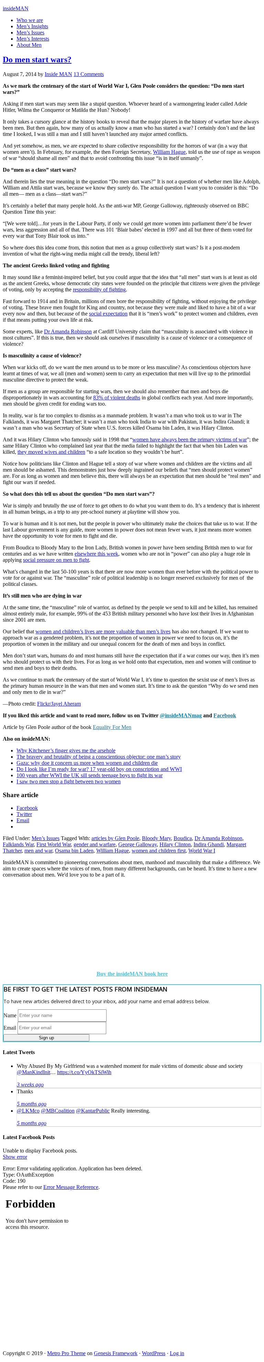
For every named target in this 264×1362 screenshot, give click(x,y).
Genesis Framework (116, 1353)
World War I (201, 851)
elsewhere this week (96, 554)
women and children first (159, 851)
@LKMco (28, 1111)
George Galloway (137, 844)
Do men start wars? (37, 59)
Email (9, 1027)
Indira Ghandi (209, 844)
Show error (15, 1157)
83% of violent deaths (116, 397)
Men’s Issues (45, 838)
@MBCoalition (58, 1111)
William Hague (169, 152)
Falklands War (18, 844)
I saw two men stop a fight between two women (68, 781)
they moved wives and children (51, 452)
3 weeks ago (30, 1084)
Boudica (183, 838)
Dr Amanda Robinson (68, 331)
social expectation (108, 314)
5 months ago (31, 1104)
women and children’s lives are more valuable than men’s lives (102, 631)
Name (9, 1015)
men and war (38, 851)
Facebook (224, 715)
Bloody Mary (156, 838)
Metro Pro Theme (66, 1353)
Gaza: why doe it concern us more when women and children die (87, 763)
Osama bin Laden (74, 851)
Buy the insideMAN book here (132, 974)
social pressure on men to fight (56, 560)
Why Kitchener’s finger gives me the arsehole (66, 750)
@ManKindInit (33, 1072)
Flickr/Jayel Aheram (59, 704)
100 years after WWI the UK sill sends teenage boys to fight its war (89, 775)
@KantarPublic (93, 1111)
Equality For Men (112, 727)
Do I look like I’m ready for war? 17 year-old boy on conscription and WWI (99, 769)
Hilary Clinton (175, 844)
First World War (53, 844)
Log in (177, 1353)
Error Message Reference (70, 1187)
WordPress (153, 1353)
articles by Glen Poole (115, 838)
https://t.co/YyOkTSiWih (84, 1072)
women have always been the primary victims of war (189, 439)
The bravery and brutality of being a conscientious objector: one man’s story (98, 757)
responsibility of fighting (99, 289)
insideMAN (16, 8)
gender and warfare (95, 844)
